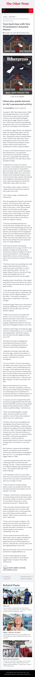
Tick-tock (6, 606)
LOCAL (15, 570)
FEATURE (5, 566)
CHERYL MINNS (13, 568)
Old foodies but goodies (11, 659)
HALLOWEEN (7, 570)
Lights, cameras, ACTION (11, 632)
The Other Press (17, 3)
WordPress (27, 674)
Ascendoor (13, 674)
